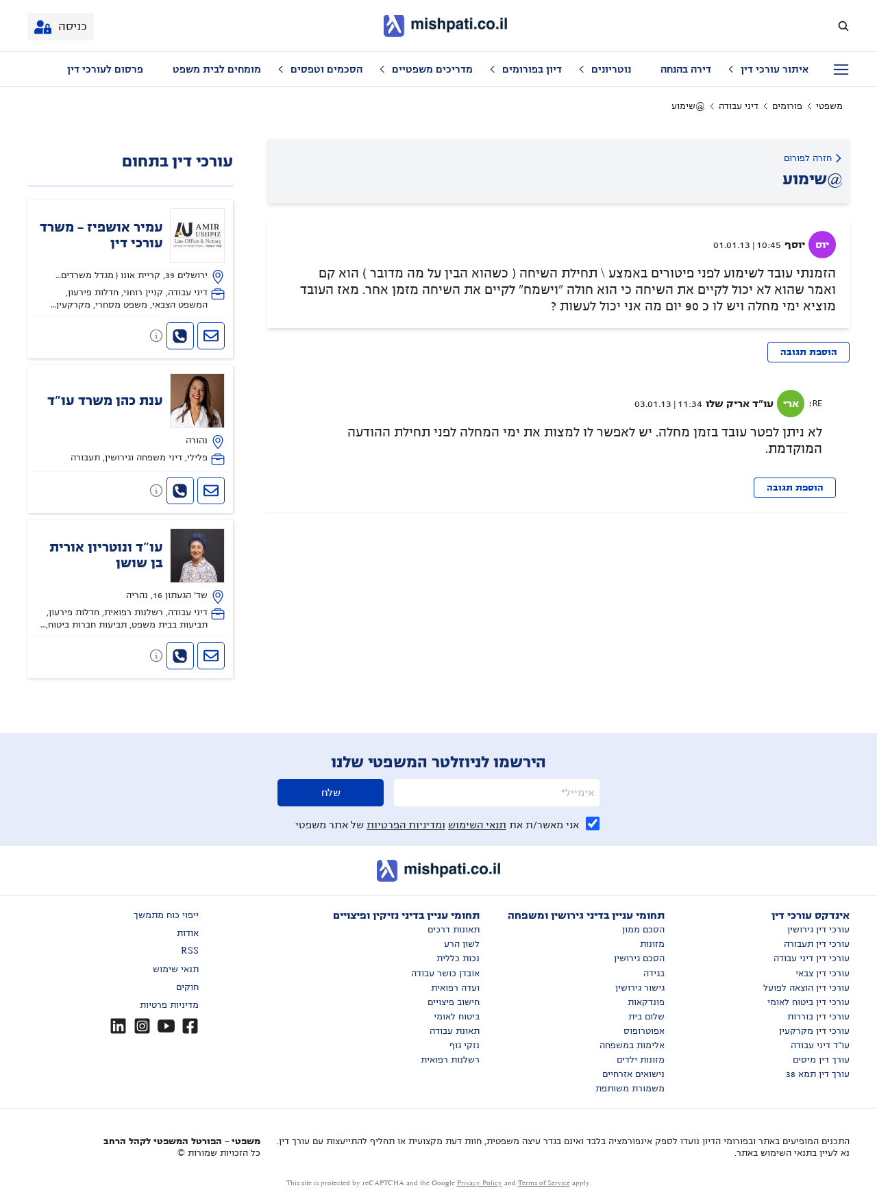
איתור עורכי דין (774, 69)
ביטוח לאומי (457, 1017)
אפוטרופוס (644, 1031)
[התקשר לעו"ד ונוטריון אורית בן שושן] (180, 655)
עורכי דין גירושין (818, 929)
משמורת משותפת (630, 1088)
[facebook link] (190, 1026)
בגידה (654, 973)
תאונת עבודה (455, 1031)
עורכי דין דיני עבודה (812, 958)
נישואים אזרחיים (633, 1074)
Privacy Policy (479, 1183)
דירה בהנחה (685, 69)
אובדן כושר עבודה (445, 973)
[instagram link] (142, 1026)
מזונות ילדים (641, 1060)
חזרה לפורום (808, 158)
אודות (188, 933)
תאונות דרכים (454, 929)
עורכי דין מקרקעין (814, 1031)
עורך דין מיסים (821, 1060)
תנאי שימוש (176, 969)
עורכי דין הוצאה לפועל (806, 988)
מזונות (652, 944)
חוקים (187, 987)
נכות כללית (458, 958)
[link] (130, 259)
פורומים (787, 106)
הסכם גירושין (639, 958)
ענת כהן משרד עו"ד (105, 401)
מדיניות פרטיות (169, 1005)
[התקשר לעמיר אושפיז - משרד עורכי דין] (180, 335)
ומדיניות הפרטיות (406, 824)
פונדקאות (646, 1002)
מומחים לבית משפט (217, 69)
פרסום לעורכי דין (105, 69)
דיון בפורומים (532, 69)
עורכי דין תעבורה (817, 944)
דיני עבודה (738, 106)
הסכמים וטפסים (326, 69)
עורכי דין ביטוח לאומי (808, 1002)
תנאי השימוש (477, 824)
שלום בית (646, 1017)
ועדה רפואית (455, 988)
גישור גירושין (640, 988)
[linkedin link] (118, 1026)
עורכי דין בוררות (818, 1017)
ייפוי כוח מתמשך (166, 915)
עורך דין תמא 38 (818, 1074)
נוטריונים (611, 69)
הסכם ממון (643, 929)
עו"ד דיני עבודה (820, 1045)
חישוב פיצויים (454, 1002)
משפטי (829, 106)
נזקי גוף (464, 1045)
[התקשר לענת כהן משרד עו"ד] (180, 490)
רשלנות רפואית (450, 1060)
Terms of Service (544, 1183)
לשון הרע (462, 944)
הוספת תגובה (808, 352)
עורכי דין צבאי (822, 973)
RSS (190, 951)
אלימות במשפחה (632, 1045)
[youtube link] (166, 1026)
